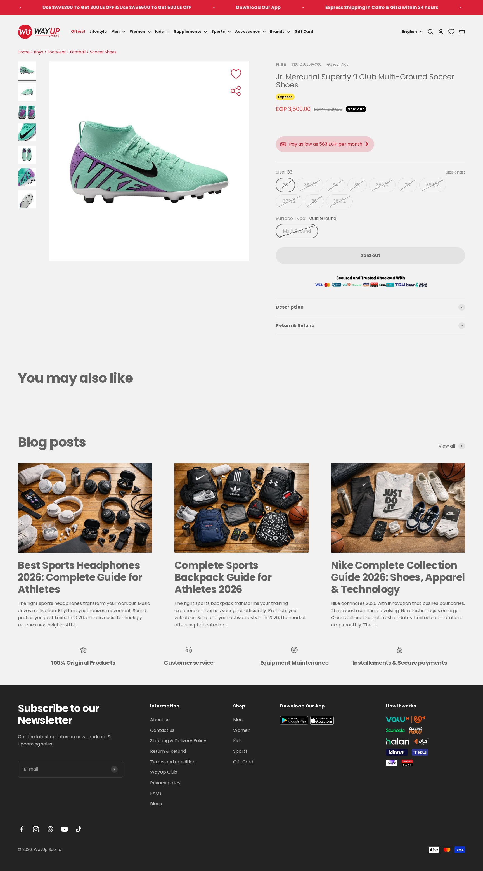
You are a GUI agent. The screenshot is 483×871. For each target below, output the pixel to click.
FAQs (156, 793)
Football (78, 52)
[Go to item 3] (27, 113)
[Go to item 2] (27, 93)
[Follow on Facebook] (21, 829)
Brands (277, 31)
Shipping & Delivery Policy (178, 740)
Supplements (187, 31)
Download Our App (220, 7)
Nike (281, 64)
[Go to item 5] (27, 155)
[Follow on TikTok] (78, 829)
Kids (159, 31)
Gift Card (304, 31)
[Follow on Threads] (50, 829)
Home (24, 52)
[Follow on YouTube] (64, 829)
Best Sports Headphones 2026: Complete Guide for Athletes (80, 577)
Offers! (78, 31)
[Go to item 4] (27, 133)
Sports (218, 31)
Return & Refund (168, 751)
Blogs (156, 804)
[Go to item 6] (27, 178)
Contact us (162, 730)
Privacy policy (165, 783)
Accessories (247, 31)
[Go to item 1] (27, 71)
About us (159, 719)
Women (137, 31)
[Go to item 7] (27, 200)
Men (115, 31)
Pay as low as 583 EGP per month (325, 144)
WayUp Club (163, 772)
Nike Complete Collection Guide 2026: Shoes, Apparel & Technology (398, 577)
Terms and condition (172, 762)
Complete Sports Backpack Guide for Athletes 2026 (222, 577)
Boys (38, 52)
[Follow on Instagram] (36, 829)
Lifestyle (98, 31)
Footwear (57, 52)
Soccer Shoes (103, 52)
